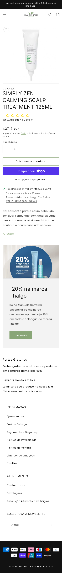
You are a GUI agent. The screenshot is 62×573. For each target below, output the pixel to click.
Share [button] (10, 234)
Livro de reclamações (21, 455)
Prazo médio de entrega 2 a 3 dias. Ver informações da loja (28, 199)
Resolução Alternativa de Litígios (28, 501)
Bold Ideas (46, 566)
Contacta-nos (16, 485)
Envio (23, 133)
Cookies (12, 463)
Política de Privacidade (22, 440)
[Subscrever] (51, 525)
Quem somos (15, 416)
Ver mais (21, 335)
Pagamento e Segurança (23, 432)
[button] (4, 14)
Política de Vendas (19, 448)
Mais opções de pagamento (31, 179)
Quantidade (10, 142)
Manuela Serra (27, 566)
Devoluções (14, 493)
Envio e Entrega (17, 424)
